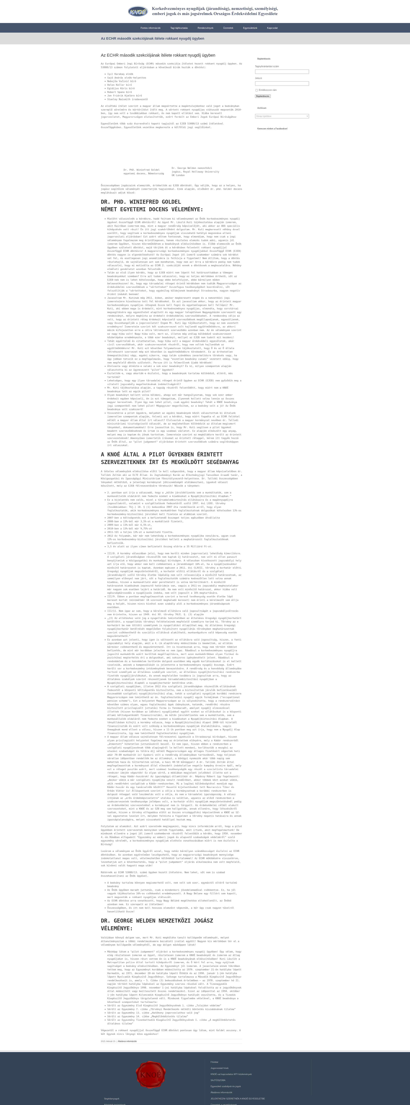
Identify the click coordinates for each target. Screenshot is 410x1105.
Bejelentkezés (262, 96)
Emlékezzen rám (268, 90)
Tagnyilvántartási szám (267, 66)
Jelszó (258, 78)
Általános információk (127, 1041)
